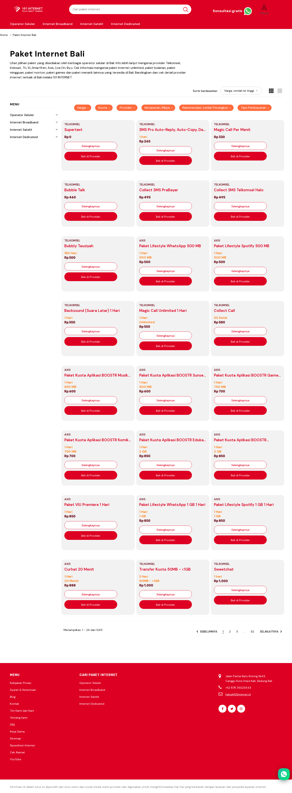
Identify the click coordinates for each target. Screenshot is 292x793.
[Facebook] (222, 709)
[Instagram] (241, 709)
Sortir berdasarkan (205, 91)
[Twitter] (232, 709)
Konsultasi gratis (228, 11)
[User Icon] (264, 7)
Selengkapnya (91, 146)
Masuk (264, 13)
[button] (82, 107)
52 (252, 631)
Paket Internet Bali (24, 35)
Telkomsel (72, 124)
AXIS (142, 240)
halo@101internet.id (238, 694)
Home (4, 35)
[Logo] (36, 9)
